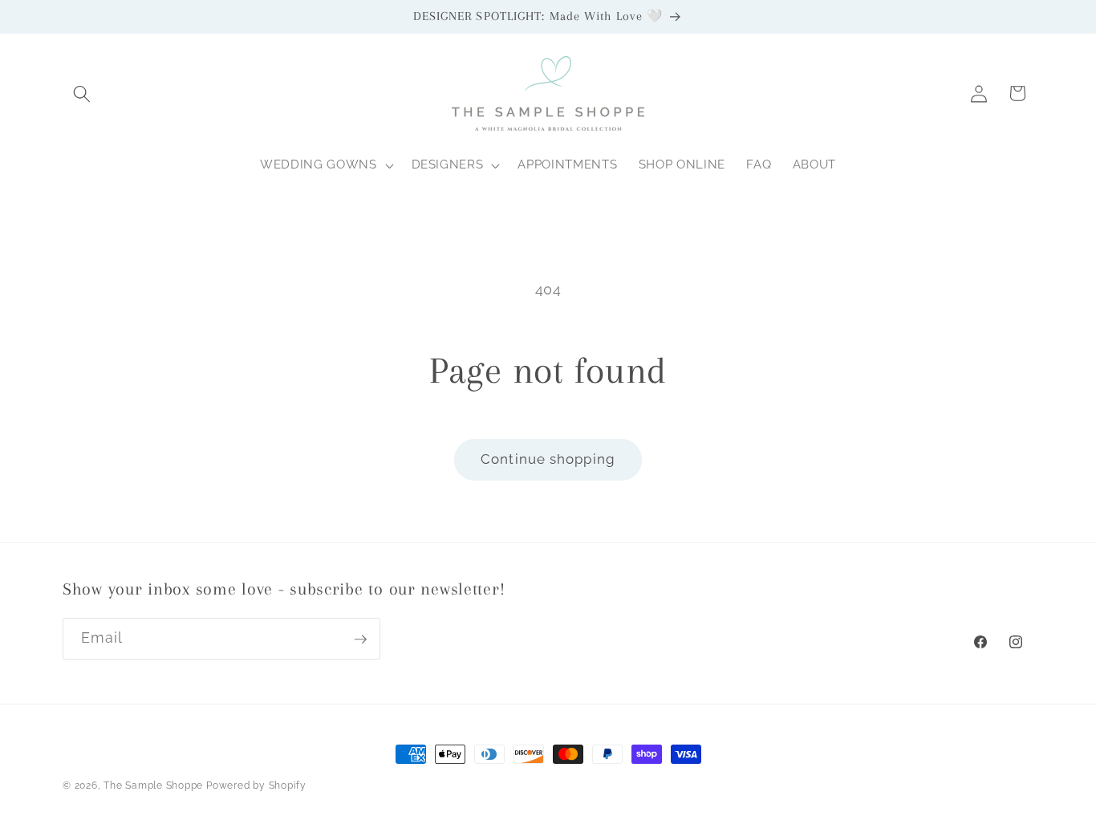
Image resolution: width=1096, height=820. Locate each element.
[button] (82, 93)
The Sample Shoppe (153, 785)
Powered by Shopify (256, 785)
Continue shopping (548, 459)
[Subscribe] (360, 639)
